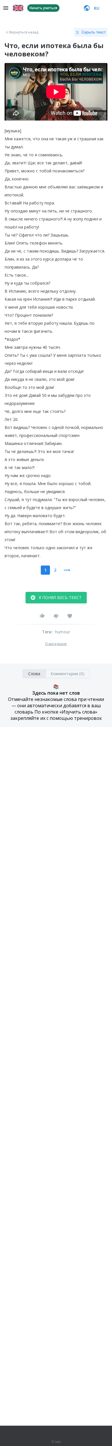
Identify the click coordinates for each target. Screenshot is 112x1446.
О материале (56, 644)
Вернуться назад (23, 32)
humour (62, 632)
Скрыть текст (94, 32)
